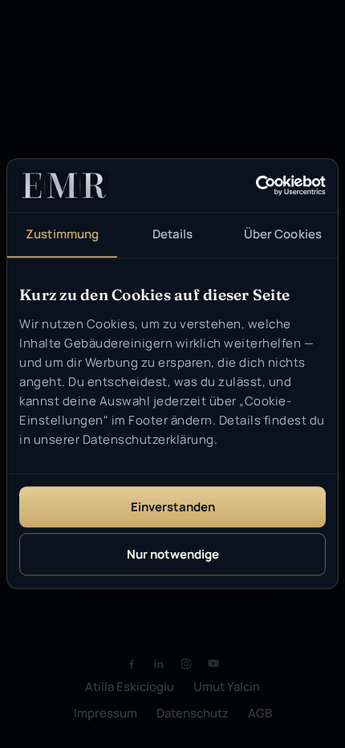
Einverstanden (173, 506)
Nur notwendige (173, 555)
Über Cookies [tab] (283, 234)
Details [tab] (172, 234)
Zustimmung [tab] (62, 234)
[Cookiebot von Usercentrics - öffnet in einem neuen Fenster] (255, 186)
